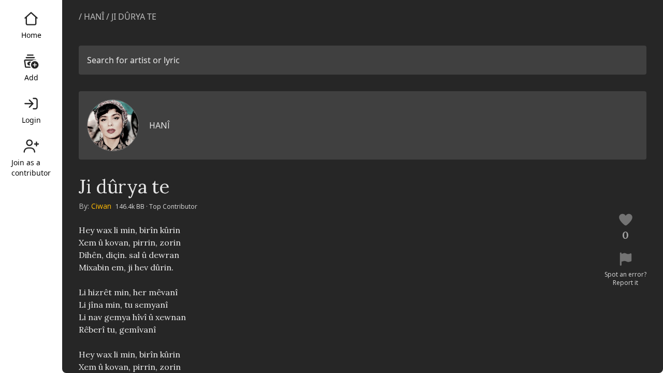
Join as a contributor (31, 167)
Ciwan (101, 206)
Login (31, 120)
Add (31, 77)
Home (31, 35)
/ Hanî (92, 16)
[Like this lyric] (625, 219)
